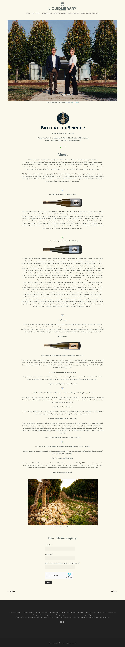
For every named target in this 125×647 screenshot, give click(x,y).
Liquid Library (58, 643)
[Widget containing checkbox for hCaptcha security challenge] (59, 575)
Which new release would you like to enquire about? (62, 563)
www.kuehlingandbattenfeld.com (72, 102)
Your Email (48, 554)
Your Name (48, 545)
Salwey (11, 591)
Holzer (113, 591)
